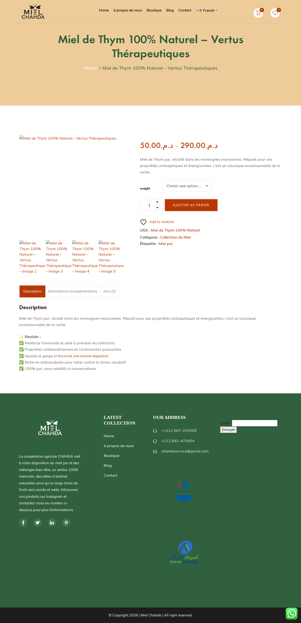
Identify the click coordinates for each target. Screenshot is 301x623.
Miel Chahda (151, 615)
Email (226, 423)
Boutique (111, 455)
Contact (111, 475)
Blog (108, 465)
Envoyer (228, 429)
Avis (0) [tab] (109, 291)
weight (145, 188)
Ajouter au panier (191, 205)
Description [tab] (32, 291)
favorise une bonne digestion (83, 355)
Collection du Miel (175, 237)
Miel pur (166, 243)
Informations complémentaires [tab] (72, 291)
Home (109, 435)
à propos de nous (119, 445)
